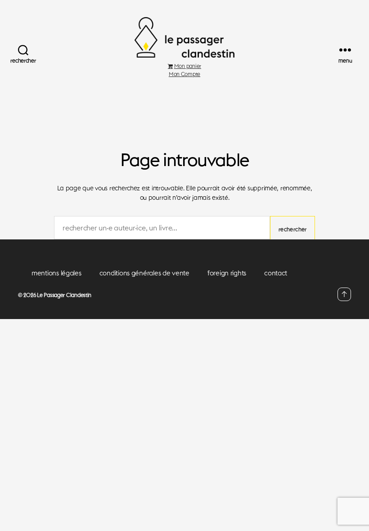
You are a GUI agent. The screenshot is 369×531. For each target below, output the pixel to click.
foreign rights (226, 273)
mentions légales (56, 273)
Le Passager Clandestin (64, 295)
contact (275, 273)
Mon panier (187, 66)
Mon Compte (184, 74)
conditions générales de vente (144, 273)
